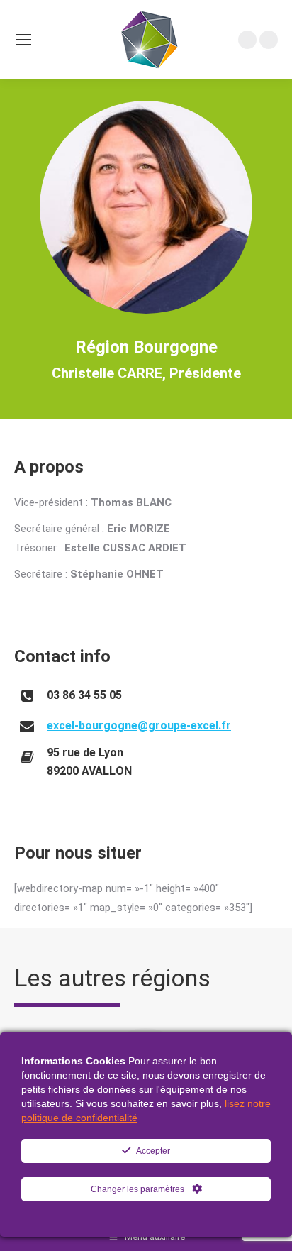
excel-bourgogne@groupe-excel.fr (139, 725)
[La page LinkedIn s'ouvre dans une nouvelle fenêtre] (247, 40)
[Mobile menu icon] (23, 40)
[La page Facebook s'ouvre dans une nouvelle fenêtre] (268, 40)
